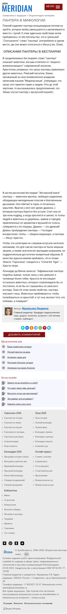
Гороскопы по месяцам (14, 432)
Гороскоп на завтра (12, 422)
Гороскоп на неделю (13, 427)
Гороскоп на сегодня (13, 418)
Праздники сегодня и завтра (16, 456)
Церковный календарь (13, 466)
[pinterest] (10, 545)
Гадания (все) (41, 461)
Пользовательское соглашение (38, 603)
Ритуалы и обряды (12, 509)
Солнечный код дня (43, 471)
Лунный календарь (43, 422)
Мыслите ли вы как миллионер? (22, 393)
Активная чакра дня (16, 357)
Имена (7, 495)
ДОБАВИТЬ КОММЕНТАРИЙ (24, 334)
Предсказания (41, 475)
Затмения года (41, 446)
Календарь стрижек (43, 432)
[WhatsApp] (40, 328)
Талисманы (9, 528)
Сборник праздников (13, 485)
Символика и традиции (14, 15)
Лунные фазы (41, 427)
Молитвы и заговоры (13, 514)
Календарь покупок (43, 441)
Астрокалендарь (11, 441)
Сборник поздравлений (14, 480)
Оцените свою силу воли (19, 404)
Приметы (8, 523)
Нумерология (10, 505)
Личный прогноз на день (18, 352)
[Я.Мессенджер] (23, 328)
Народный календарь (13, 471)
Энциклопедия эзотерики (41, 15)
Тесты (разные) (42, 466)
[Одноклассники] (31, 328)
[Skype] (49, 328)
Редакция (7, 603)
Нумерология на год (44, 480)
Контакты (18, 603)
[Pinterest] (44, 328)
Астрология (9, 500)
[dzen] (22, 545)
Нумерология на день (44, 485)
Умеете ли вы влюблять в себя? (22, 383)
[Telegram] (36, 328)
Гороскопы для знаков (13, 436)
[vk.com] (4, 545)
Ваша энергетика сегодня (19, 346)
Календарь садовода (44, 436)
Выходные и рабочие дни (15, 461)
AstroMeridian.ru (24, 550)
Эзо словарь (9, 533)
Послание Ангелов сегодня (20, 362)
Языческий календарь (13, 475)
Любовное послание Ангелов (21, 368)
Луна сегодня (41, 418)
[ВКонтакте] (27, 328)
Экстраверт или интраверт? (20, 399)
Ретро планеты (10, 446)
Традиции (8, 519)
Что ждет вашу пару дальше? (21, 388)
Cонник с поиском (43, 456)
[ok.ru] (16, 545)
